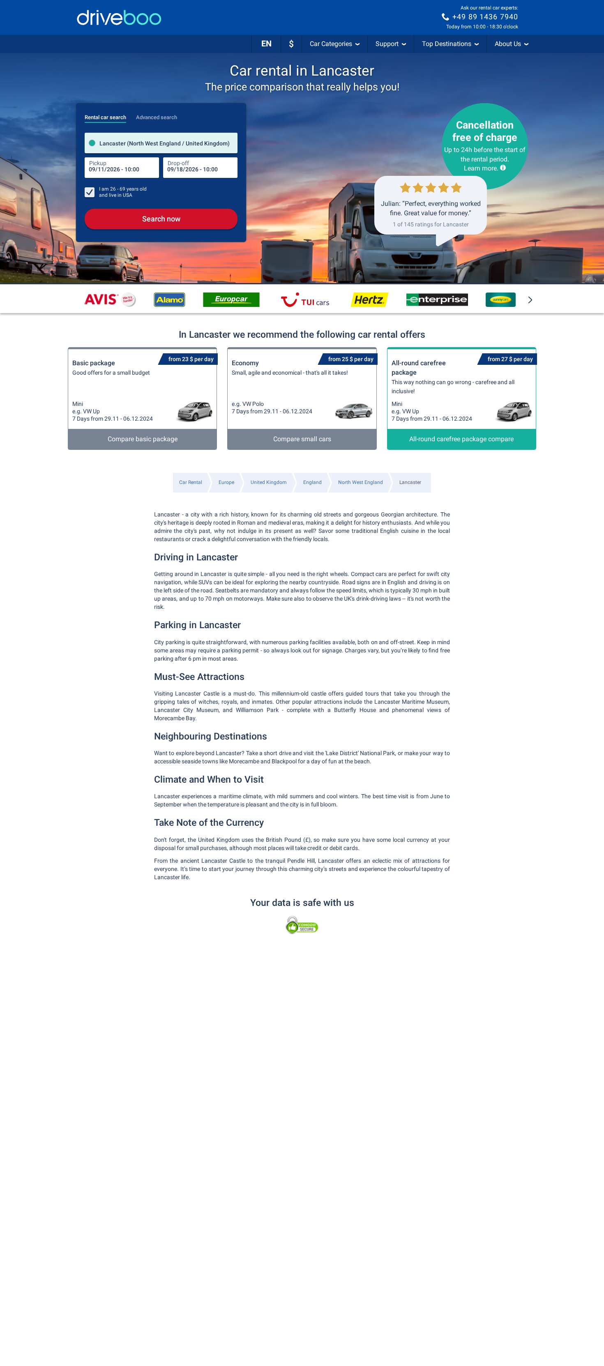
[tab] (105, 115)
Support (387, 44)
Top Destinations (446, 44)
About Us (508, 44)
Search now (161, 218)
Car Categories (331, 44)
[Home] (119, 17)
